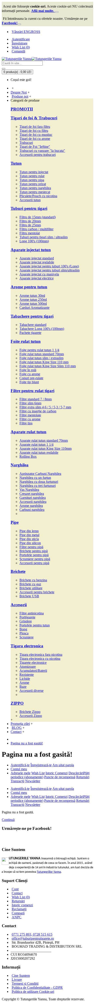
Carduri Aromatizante (34, 307)
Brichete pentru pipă (33, 551)
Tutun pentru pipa (31, 180)
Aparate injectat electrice (36, 278)
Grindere (25, 621)
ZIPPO (17, 703)
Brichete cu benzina (33, 580)
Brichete (18, 571)
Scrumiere (26, 637)
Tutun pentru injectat (33, 172)
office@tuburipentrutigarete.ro (33, 938)
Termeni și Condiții (25, 983)
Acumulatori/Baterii (33, 670)
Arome (24, 682)
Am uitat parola (63, 765)
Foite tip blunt (29, 382)
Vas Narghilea (29, 489)
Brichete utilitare (30, 588)
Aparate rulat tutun (28, 431)
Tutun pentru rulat (31, 176)
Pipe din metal (29, 535)
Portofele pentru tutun (34, 625)
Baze (23, 686)
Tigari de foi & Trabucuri (34, 118)
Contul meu (19, 769)
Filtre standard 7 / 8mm (35, 399)
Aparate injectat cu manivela (39, 274)
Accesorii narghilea (32, 502)
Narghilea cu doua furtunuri (38, 481)
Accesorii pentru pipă (34, 563)
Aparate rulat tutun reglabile (38, 452)
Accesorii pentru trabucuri (37, 154)
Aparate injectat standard (36, 258)
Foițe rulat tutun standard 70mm (41, 354)
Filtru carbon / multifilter (36, 229)
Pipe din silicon (30, 543)
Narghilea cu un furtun (35, 477)
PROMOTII (22, 109)
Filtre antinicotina (31, 613)
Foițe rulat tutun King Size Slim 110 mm (47, 366)
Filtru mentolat (29, 233)
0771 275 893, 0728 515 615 (32, 934)
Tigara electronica (27, 646)
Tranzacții (17, 781)
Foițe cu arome (29, 374)
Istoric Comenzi (57, 773)
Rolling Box (28, 456)
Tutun (16, 163)
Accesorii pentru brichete (36, 592)
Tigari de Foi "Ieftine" (34, 146)
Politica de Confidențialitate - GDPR (37, 987)
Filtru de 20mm (30, 221)
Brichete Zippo (29, 712)
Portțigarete (27, 617)
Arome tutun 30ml (32, 295)
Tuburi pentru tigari (29, 208)
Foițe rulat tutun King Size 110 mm (43, 362)
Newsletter (32, 781)
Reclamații (19, 909)
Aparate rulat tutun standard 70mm (43, 440)
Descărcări (75, 773)
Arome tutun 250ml (33, 299)
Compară (18, 913)
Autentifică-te (20, 765)
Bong (23, 629)
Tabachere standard (32, 325)
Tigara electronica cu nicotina (39, 658)
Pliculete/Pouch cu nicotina (38, 196)
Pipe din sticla (29, 539)
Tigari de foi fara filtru (34, 126)
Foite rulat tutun (26, 341)
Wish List (38, 773)
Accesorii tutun (30, 200)
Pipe (15, 522)
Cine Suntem (21, 975)
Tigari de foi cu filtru (33, 130)
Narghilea (19, 465)
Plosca (23, 633)
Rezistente (26, 674)
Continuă (8, 820)
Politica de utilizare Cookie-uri (33, 991)
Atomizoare (27, 666)
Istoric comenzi (22, 905)
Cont (15, 889)
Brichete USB (29, 596)
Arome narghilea (31, 506)
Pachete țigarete (30, 333)
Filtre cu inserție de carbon (37, 411)
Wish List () (21, 897)
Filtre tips (25, 423)
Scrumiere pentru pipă (34, 559)
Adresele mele (20, 773)
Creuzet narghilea (31, 493)
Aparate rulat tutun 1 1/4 (36, 444)
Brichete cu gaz (30, 584)
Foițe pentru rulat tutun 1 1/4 (39, 350)
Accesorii (19, 604)
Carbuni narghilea (31, 510)
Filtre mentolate (30, 415)
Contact (17, 893)
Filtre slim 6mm (30, 403)
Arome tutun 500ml (33, 303)
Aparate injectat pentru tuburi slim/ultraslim (49, 270)
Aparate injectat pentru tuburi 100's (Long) (49, 266)
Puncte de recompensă (59, 777)
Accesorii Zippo (30, 716)
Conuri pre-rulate (31, 378)
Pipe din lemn (29, 531)
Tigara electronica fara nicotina (40, 654)
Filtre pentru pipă (31, 547)
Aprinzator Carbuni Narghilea (40, 473)
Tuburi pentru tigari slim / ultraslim (43, 237)
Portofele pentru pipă (34, 555)
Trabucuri (26, 142)
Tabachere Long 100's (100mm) (41, 329)
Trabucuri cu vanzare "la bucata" (42, 150)
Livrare (17, 979)
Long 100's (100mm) (34, 241)
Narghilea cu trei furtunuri (37, 485)
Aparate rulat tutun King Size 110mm (45, 448)
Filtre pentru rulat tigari (32, 390)
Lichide (24, 678)
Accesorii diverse (31, 690)
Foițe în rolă (27, 370)
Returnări (82, 777)
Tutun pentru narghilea (35, 188)
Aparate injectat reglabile (36, 262)
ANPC (16, 917)
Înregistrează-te (41, 765)
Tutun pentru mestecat (34, 192)
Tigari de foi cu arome (34, 138)
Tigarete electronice (33, 662)
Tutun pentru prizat (32, 184)
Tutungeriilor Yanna (49, 872)
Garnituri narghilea (32, 497)
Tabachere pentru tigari (32, 316)
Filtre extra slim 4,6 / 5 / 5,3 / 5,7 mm (45, 407)
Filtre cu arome (29, 419)
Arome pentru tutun (29, 287)
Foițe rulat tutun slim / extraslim (41, 358)
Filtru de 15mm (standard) (37, 217)
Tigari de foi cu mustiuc (35, 134)
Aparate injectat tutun (31, 249)
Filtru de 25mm (30, 225)
